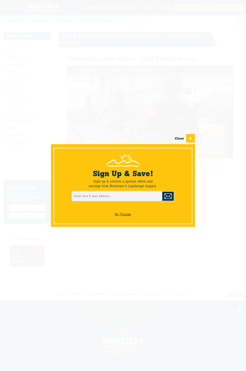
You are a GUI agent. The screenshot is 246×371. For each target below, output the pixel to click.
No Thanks (123, 214)
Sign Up (168, 196)
